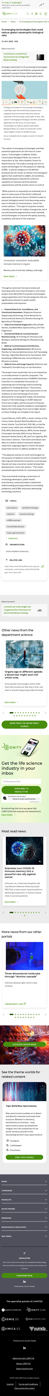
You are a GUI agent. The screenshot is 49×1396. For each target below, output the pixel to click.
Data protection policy (24, 1388)
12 (14, 715)
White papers (8, 1209)
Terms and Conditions (28, 1384)
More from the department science (24, 725)
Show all (13, 538)
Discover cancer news (24, 1044)
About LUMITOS (23, 1363)
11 (39, 712)
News (4, 1181)
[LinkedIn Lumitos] (24, 1348)
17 (27, 715)
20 (35, 715)
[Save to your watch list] (40, 14)
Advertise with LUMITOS (23, 1358)
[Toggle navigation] (45, 14)
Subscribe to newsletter (21, 790)
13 (16, 715)
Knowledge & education (14, 1227)
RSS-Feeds (6, 1236)
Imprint (10, 1384)
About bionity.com (24, 1368)
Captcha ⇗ (35, 802)
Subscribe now (24, 1275)
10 (36, 712)
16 (24, 715)
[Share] (32, 13)
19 (32, 715)
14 (19, 715)
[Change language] (36, 13)
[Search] (28, 13)
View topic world (24, 1157)
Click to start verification (24, 799)
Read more (7, 815)
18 (29, 715)
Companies (7, 1191)
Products (6, 1200)
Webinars (6, 1218)
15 (22, 715)
